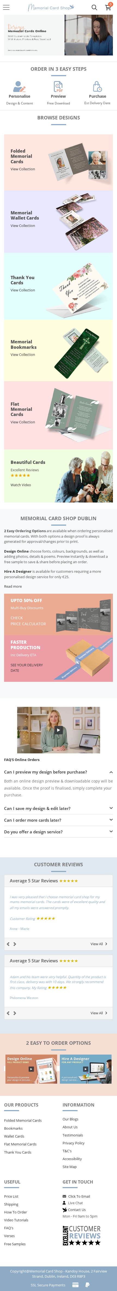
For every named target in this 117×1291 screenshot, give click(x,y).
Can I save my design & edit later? (37, 808)
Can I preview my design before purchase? (45, 771)
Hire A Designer (18, 571)
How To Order (15, 1212)
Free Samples (15, 1243)
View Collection (23, 169)
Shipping (11, 1204)
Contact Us (77, 1209)
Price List (11, 1196)
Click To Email (79, 1196)
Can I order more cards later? (32, 820)
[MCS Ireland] (51, 7)
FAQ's (8, 1227)
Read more (13, 586)
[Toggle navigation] (8, 7)
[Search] (94, 7)
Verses (9, 1235)
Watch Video (21, 484)
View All (97, 943)
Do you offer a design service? (33, 831)
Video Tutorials (16, 1220)
